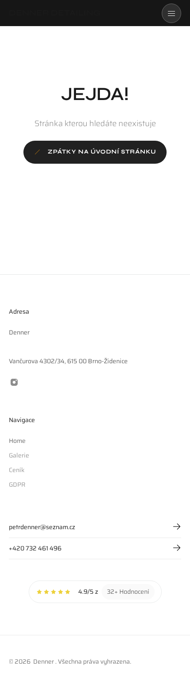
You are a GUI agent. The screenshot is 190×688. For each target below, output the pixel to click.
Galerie (19, 455)
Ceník (17, 470)
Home (17, 441)
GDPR (17, 484)
